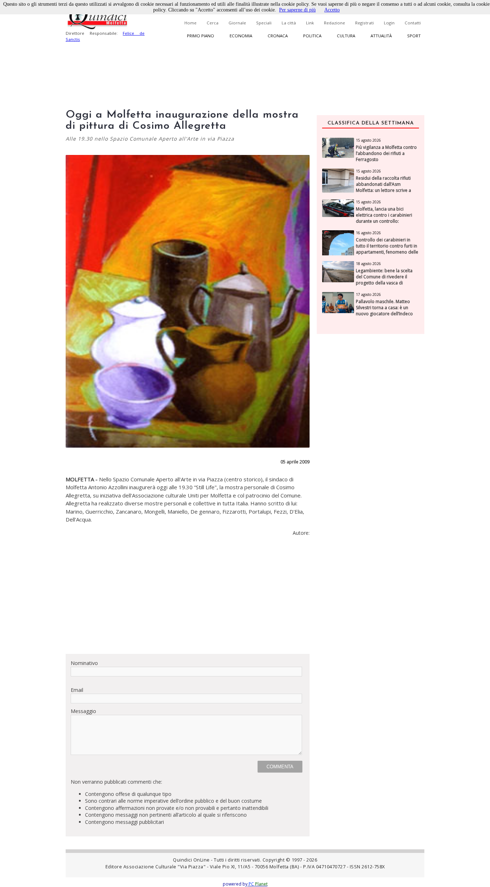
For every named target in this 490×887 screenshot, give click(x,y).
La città (289, 22)
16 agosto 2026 (368, 232)
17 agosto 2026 (368, 294)
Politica (312, 35)
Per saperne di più (297, 10)
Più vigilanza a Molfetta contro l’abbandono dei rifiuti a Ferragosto (386, 153)
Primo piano (200, 35)
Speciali (264, 22)
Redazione (334, 22)
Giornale (237, 22)
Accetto (332, 10)
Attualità (381, 35)
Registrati (364, 22)
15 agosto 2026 (368, 140)
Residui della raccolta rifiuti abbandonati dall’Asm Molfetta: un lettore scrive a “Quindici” (383, 187)
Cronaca (278, 35)
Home (190, 22)
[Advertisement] (188, 598)
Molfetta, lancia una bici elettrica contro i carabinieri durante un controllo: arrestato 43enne (384, 218)
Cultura (346, 35)
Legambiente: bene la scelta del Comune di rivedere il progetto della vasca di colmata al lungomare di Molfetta (384, 283)
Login (389, 22)
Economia (241, 35)
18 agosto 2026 (368, 263)
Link (310, 22)
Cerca (212, 22)
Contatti (413, 22)
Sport (414, 35)
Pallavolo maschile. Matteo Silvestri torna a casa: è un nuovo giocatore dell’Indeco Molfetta (384, 310)
